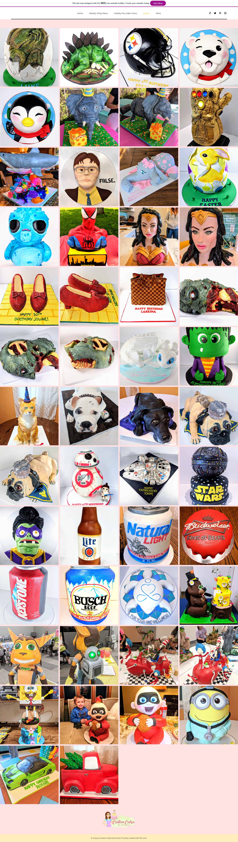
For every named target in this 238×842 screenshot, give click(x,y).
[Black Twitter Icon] (215, 13)
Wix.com (143, 838)
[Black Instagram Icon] (225, 13)
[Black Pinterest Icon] (220, 13)
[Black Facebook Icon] (210, 13)
